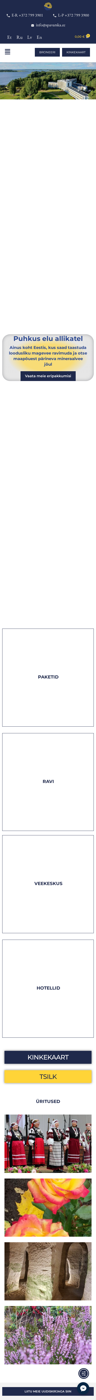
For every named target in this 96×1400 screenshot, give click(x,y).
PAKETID (48, 677)
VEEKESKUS (48, 883)
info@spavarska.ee (49, 25)
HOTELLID (48, 988)
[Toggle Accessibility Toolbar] (84, 1373)
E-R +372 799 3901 (26, 15)
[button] (13, 52)
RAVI (48, 781)
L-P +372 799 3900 (72, 15)
